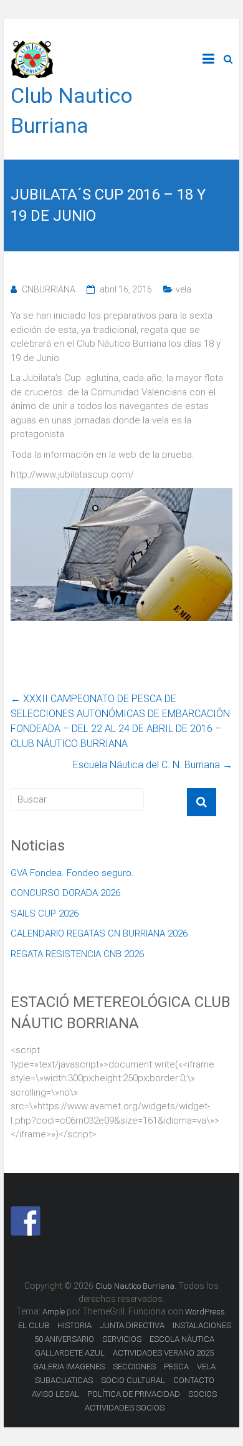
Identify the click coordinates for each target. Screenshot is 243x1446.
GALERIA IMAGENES (69, 1366)
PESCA (176, 1366)
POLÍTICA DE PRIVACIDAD (133, 1394)
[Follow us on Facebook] (25, 1221)
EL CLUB (33, 1325)
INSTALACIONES (202, 1325)
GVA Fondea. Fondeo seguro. (72, 873)
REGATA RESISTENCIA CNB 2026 (77, 954)
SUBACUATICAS (64, 1380)
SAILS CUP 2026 (45, 913)
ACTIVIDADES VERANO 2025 (163, 1352)
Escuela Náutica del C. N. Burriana (152, 765)
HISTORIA (74, 1325)
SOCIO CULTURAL (133, 1380)
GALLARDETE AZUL (70, 1352)
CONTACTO (193, 1380)
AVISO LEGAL (55, 1394)
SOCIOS (202, 1394)
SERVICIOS (121, 1339)
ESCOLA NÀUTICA (182, 1339)
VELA (206, 1366)
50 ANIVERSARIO (64, 1339)
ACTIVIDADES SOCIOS (124, 1407)
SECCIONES (134, 1366)
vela (183, 289)
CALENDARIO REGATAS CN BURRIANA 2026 (99, 933)
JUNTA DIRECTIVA (132, 1325)
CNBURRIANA (48, 289)
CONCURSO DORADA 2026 (65, 893)
